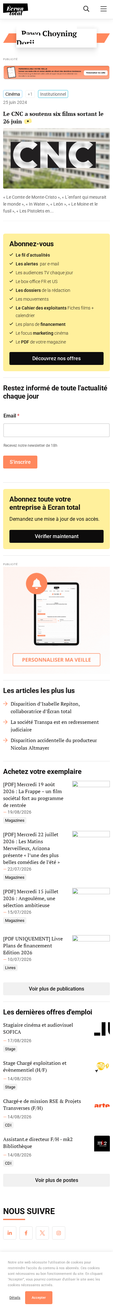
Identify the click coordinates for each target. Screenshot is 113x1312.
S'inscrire (20, 462)
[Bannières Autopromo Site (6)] (56, 72)
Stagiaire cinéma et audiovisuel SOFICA (38, 1028)
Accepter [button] (39, 1298)
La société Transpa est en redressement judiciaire (55, 725)
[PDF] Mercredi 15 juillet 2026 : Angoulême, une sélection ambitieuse (30, 898)
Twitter (42, 1233)
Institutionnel (53, 94)
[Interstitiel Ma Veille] (56, 620)
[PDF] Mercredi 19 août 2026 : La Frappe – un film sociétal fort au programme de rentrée (33, 795)
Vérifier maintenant (56, 536)
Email (11, 416)
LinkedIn (9, 1233)
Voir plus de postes (56, 1180)
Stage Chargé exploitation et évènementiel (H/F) (35, 1066)
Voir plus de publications (56, 989)
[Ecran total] (15, 9)
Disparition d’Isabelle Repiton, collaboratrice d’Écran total (45, 707)
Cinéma (12, 94)
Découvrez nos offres (56, 358)
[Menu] (103, 9)
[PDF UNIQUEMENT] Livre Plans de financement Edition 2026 (33, 945)
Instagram (58, 1233)
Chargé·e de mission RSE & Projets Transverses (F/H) (42, 1104)
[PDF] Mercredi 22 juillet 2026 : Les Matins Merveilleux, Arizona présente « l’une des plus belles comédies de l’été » (31, 848)
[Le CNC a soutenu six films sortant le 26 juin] (56, 204)
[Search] (86, 9)
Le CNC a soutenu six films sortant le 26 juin (53, 117)
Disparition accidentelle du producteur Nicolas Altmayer (54, 744)
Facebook (26, 1233)
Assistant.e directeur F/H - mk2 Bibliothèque (38, 1143)
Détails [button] (14, 1298)
